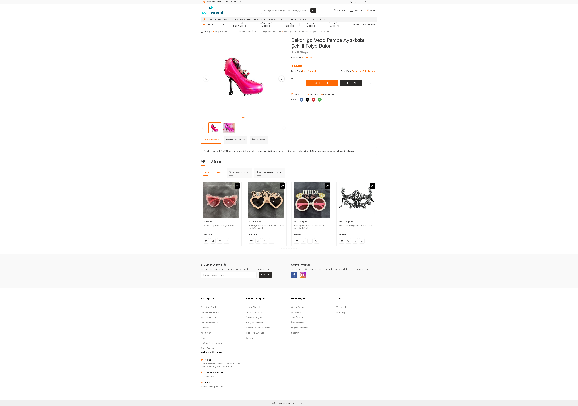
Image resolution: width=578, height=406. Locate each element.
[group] (244, 75)
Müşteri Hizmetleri (299, 19)
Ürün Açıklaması (211, 139)
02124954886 (207, 376)
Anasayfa (207, 31)
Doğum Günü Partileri (265, 24)
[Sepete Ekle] (206, 241)
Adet (293, 78)
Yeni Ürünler (317, 19)
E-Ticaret (280, 403)
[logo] (212, 10)
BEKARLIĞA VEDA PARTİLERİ (243, 31)
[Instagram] (303, 275)
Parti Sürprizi (301, 52)
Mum (203, 338)
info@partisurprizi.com (212, 386)
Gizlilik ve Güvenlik (255, 332)
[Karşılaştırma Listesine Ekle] (219, 241)
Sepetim (295, 332)
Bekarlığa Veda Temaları (270, 31)
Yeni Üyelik (341, 307)
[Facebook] (294, 275)
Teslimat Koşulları (254, 312)
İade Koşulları (258, 139)
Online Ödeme (298, 307)
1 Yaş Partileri (289, 24)
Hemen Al (351, 83)
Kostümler (369, 25)
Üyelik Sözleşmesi (254, 317)
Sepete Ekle (321, 83)
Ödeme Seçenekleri (235, 139)
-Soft (273, 403)
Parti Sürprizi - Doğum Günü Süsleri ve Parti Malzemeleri (234, 19)
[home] (204, 19)
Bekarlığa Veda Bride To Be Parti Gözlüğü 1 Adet (309, 226)
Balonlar (353, 25)
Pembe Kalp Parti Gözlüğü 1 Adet (219, 225)
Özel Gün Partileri (334, 24)
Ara (313, 10)
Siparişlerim (355, 2)
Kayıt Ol (265, 275)
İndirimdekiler (270, 19)
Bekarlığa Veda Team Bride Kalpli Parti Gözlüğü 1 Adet (266, 226)
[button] (243, 117)
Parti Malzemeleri (239, 24)
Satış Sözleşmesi (254, 322)
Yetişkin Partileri (310, 24)
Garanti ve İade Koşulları (258, 327)
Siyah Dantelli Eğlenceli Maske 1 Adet (356, 225)
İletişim (283, 19)
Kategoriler (370, 2)
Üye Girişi (340, 312)
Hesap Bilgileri (253, 307)
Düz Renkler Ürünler (210, 312)
